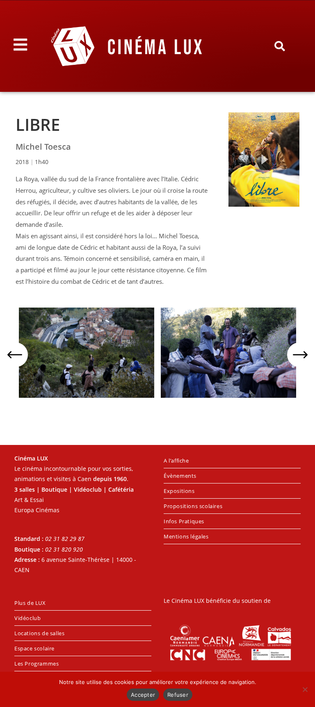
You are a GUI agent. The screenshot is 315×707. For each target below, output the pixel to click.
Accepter (143, 694)
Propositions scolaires (193, 506)
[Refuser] (305, 689)
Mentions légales (186, 536)
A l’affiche (176, 460)
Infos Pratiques (184, 521)
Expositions (179, 491)
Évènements (180, 475)
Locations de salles (39, 633)
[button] (279, 46)
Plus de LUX (30, 603)
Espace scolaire (34, 648)
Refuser (177, 694)
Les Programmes (36, 663)
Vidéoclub (27, 618)
